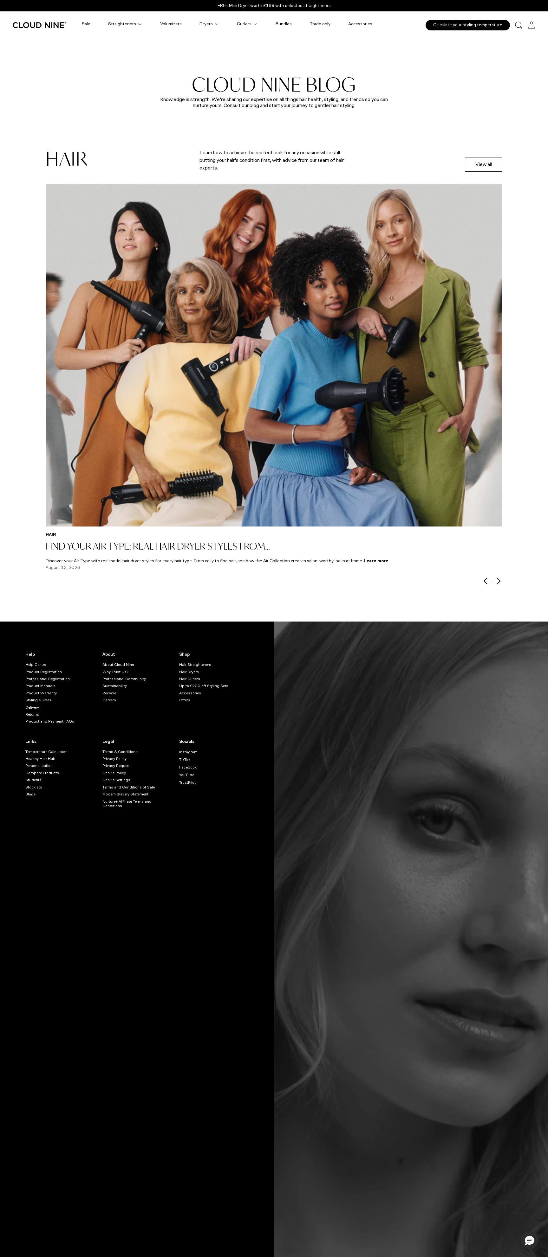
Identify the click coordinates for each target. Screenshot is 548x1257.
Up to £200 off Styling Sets (203, 686)
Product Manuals (40, 686)
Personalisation (39, 765)
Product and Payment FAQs (49, 721)
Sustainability (114, 686)
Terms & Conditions (120, 752)
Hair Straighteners (195, 664)
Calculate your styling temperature (467, 25)
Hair (51, 534)
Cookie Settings (116, 780)
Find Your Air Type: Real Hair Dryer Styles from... (158, 546)
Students (33, 780)
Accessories (360, 24)
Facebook (188, 767)
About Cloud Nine (118, 664)
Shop (184, 654)
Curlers (244, 24)
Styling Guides (38, 700)
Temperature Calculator (46, 752)
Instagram (188, 752)
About (108, 654)
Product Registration (43, 672)
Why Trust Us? (115, 672)
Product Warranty (41, 693)
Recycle (109, 693)
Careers (109, 700)
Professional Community (124, 679)
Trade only (320, 24)
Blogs (30, 794)
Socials (186, 741)
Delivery (32, 707)
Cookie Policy (114, 773)
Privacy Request (116, 765)
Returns (32, 714)
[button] (529, 1240)
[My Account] (531, 25)
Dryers (206, 24)
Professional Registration (47, 679)
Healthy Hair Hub (40, 758)
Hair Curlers (189, 679)
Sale (86, 24)
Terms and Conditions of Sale (128, 787)
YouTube (186, 775)
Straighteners (122, 24)
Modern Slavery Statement (125, 794)
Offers (184, 700)
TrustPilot (187, 782)
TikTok (184, 759)
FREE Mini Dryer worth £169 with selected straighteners (274, 5)
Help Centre (35, 664)
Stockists (33, 787)
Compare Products (42, 773)
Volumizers (171, 24)
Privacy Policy (114, 758)
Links (30, 741)
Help (30, 654)
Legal (108, 741)
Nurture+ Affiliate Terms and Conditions (127, 803)
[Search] (518, 25)
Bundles (284, 24)
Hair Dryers (189, 672)
